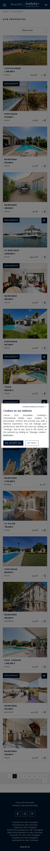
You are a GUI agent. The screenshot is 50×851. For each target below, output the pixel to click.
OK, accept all (13, 443)
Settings (32, 443)
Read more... (8, 435)
